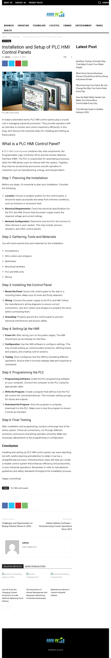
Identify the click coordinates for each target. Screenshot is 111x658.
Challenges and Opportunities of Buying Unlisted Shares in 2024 (17, 524)
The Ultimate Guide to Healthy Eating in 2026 (89, 110)
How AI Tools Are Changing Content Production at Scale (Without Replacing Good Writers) (12, 595)
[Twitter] (11, 63)
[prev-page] (4, 607)
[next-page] (8, 607)
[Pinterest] (18, 63)
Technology (15, 37)
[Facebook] (5, 63)
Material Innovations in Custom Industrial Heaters (60, 592)
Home (4, 37)
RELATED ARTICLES (13, 566)
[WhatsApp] (25, 63)
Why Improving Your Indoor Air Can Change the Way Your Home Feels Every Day (92, 88)
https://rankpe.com (29, 547)
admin (7, 57)
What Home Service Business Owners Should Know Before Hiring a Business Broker (92, 76)
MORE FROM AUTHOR (35, 566)
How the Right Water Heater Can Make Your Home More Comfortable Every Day (90, 100)
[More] (32, 63)
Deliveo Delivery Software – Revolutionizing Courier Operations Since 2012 (55, 526)
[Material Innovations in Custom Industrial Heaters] (61, 579)
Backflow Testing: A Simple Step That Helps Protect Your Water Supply (91, 64)
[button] (103, 2)
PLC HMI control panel (19, 488)
